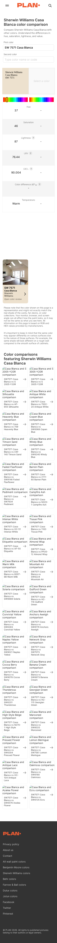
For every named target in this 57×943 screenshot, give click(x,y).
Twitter (7, 907)
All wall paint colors (14, 861)
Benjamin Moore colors (16, 867)
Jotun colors (10, 896)
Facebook (8, 902)
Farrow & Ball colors (14, 884)
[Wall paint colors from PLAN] (28, 5)
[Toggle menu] (7, 6)
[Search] (50, 6)
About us (8, 850)
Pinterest (8, 913)
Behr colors (9, 878)
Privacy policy (11, 844)
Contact (7, 855)
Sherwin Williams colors (16, 873)
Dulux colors (10, 890)
